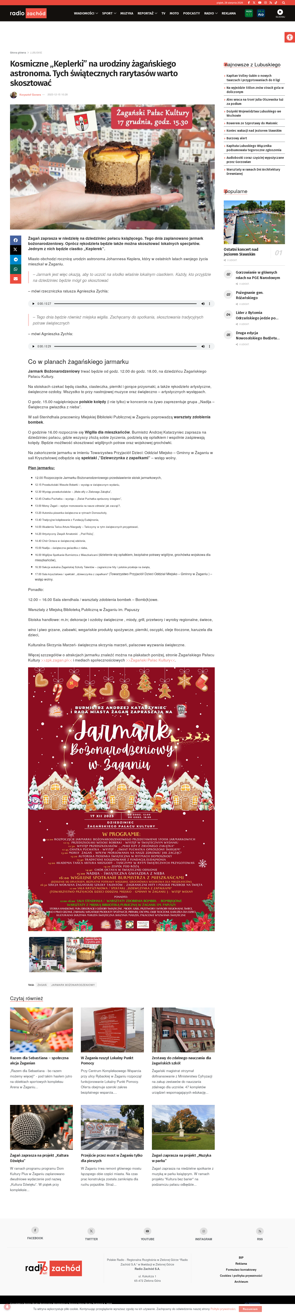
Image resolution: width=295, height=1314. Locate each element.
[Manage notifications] (7, 1307)
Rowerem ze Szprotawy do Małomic (252, 123)
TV (163, 13)
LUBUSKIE (36, 52)
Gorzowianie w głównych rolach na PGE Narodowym (258, 275)
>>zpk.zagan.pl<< (56, 660)
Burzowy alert (237, 138)
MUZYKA (126, 13)
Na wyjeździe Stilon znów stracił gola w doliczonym (255, 90)
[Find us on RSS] (271, 2)
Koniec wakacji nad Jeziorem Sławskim (254, 131)
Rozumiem (250, 1309)
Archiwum (241, 1282)
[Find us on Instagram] (265, 2)
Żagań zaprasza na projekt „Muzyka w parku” (181, 1158)
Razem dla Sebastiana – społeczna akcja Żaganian (39, 1061)
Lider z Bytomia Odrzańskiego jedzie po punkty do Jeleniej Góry (256, 315)
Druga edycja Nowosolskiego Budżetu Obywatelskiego (256, 336)
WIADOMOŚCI (84, 13)
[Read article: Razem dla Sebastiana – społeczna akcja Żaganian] (41, 1030)
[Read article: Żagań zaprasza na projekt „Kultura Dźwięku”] (41, 1127)
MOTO (174, 13)
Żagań (42, 984)
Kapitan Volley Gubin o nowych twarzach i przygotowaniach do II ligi (253, 78)
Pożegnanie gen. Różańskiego (249, 295)
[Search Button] (283, 2)
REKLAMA (229, 13)
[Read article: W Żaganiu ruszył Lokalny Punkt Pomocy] (112, 1030)
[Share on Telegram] (15, 259)
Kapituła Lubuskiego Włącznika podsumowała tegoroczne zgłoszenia (254, 148)
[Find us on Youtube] (147, 1231)
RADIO (209, 13)
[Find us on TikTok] (276, 2)
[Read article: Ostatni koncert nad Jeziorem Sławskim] (254, 222)
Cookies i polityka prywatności (241, 1276)
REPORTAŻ (146, 13)
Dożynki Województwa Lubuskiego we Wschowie (254, 114)
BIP (241, 1257)
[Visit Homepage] (34, 13)
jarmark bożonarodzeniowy (73, 984)
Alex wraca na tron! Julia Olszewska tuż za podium (255, 102)
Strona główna (18, 52)
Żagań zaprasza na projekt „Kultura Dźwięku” (39, 1158)
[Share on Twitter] (15, 250)
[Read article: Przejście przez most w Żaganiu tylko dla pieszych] (112, 1127)
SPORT (107, 13)
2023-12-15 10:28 (58, 94)
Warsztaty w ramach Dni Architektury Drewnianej (253, 172)
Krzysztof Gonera (30, 94)
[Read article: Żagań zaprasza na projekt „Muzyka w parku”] (183, 1127)
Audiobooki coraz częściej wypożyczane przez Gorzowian (255, 160)
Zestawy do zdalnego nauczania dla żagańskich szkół (181, 1061)
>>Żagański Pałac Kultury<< (150, 660)
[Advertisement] (147, 36)
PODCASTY (191, 13)
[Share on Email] (15, 279)
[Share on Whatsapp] (15, 269)
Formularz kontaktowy (241, 1269)
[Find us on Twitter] (254, 2)
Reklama (241, 1263)
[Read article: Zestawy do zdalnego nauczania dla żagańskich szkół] (183, 1030)
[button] (290, 37)
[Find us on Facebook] (249, 2)
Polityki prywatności (223, 1309)
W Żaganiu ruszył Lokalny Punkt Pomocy (107, 1061)
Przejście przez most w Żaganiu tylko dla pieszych (111, 1158)
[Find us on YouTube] (259, 2)
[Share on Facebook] (15, 240)
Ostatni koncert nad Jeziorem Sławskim (241, 252)
